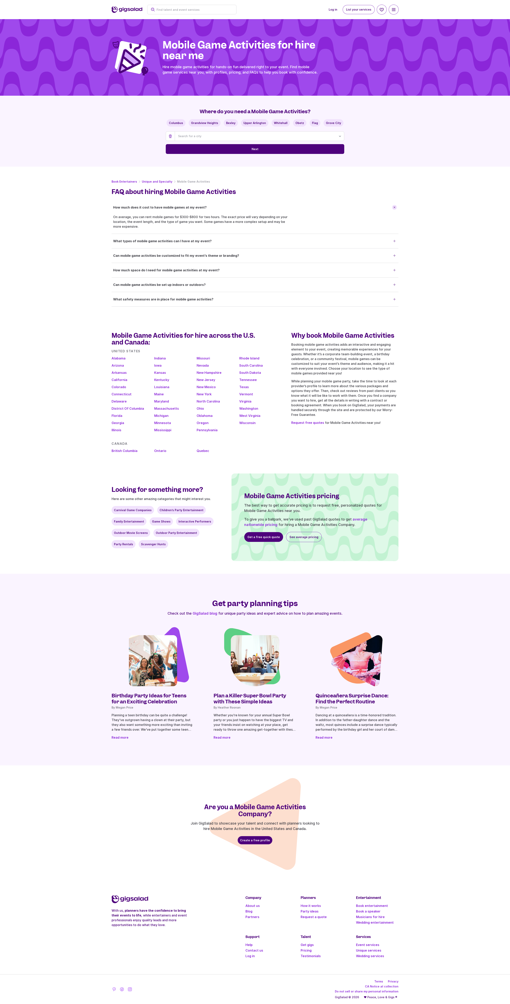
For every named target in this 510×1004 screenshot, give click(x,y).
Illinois (116, 430)
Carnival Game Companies (133, 510)
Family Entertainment (129, 521)
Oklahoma (205, 416)
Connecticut (121, 394)
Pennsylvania (207, 430)
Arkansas (119, 373)
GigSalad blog (205, 613)
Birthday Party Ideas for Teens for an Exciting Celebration (149, 698)
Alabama (119, 358)
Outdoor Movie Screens (131, 532)
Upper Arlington (254, 123)
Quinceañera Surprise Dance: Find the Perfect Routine (352, 698)
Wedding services (370, 956)
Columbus (176, 123)
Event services (367, 945)
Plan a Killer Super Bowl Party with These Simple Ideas (250, 698)
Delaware (119, 401)
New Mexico (206, 387)
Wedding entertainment (375, 922)
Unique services (368, 950)
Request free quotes (307, 423)
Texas (244, 387)
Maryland (161, 401)
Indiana (160, 358)
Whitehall (280, 123)
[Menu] (393, 9)
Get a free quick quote (263, 537)
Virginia (245, 401)
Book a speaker (368, 911)
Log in (333, 9)
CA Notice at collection (381, 986)
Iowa (158, 365)
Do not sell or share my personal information (366, 991)
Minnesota (162, 423)
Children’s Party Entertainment (181, 510)
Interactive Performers (194, 521)
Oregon (203, 423)
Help (249, 945)
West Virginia (249, 416)
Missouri (203, 358)
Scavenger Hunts (153, 544)
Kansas (160, 373)
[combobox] (194, 9)
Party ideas (310, 911)
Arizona (118, 365)
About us (252, 906)
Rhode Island (249, 358)
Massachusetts (166, 408)
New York (204, 394)
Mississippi (162, 430)
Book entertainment (372, 906)
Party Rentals (123, 544)
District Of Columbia (128, 408)
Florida (117, 416)
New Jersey (206, 380)
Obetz (299, 123)
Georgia (118, 423)
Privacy (393, 981)
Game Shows (161, 521)
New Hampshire (209, 373)
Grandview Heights (204, 123)
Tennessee (248, 380)
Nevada (203, 365)
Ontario (160, 451)
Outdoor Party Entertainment (176, 532)
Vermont (246, 394)
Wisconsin (247, 423)
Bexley (230, 123)
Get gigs (307, 945)
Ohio (200, 408)
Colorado (119, 387)
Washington (248, 408)
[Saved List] (381, 9)
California (119, 380)
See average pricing (303, 537)
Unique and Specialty (157, 181)
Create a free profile (255, 840)
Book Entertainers (124, 181)
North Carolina (208, 401)
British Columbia (124, 451)
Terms (378, 981)
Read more (120, 737)
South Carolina (251, 365)
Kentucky (161, 380)
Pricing (306, 950)
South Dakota (250, 373)
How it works (311, 906)
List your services (358, 9)
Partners (252, 917)
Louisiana (161, 387)
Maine (159, 394)
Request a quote (314, 917)
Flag (315, 123)
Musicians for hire (370, 917)
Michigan (161, 416)
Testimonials (311, 956)
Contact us (254, 950)
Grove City (333, 123)
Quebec (203, 451)
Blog (248, 911)
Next (255, 149)
